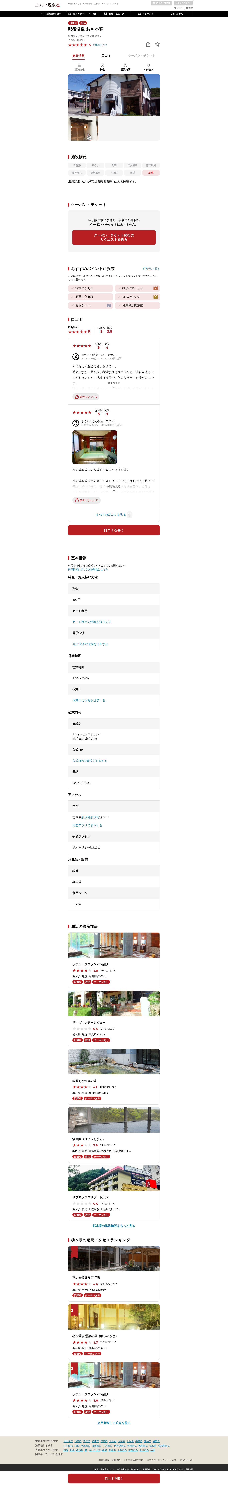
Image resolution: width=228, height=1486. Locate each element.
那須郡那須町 (90, 817)
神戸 (152, 1450)
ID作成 (189, 8)
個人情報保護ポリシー (104, 1469)
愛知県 (147, 1441)
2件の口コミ (100, 45)
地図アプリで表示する (87, 825)
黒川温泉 (143, 1445)
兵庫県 (95, 1441)
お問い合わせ (186, 1460)
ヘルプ (173, 1460)
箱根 (77, 1445)
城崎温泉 (96, 1445)
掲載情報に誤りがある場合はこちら (88, 569)
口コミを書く (114, 530)
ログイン (178, 8)
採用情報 (189, 1469)
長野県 (138, 1441)
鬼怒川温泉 (164, 1445)
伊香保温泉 (120, 1445)
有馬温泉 (85, 1445)
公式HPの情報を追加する (89, 760)
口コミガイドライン (156, 1460)
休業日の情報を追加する (88, 700)
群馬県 (104, 1441)
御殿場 (112, 1450)
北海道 (130, 1441)
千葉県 (86, 1441)
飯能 (104, 1450)
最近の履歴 (183, 3)
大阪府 (121, 1441)
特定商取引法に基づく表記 (129, 1469)
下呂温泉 (107, 1445)
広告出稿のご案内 (134, 1460)
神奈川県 (68, 1441)
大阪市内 (122, 1450)
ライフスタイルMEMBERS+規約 (168, 1469)
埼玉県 (78, 1441)
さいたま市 (95, 1450)
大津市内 (144, 1450)
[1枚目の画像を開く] (114, 95)
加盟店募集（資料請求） (111, 1460)
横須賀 (79, 1450)
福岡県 (156, 1441)
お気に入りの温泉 (161, 3)
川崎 (72, 1450)
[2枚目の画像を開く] (83, 128)
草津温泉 (68, 1445)
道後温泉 (132, 1445)
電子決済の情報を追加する (90, 644)
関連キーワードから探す (49, 1454)
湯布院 (152, 1445)
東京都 (112, 1441)
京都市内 (133, 1450)
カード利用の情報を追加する (91, 622)
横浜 (66, 1450)
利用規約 (147, 1469)
